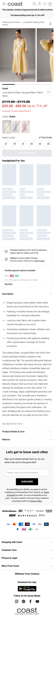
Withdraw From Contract (27, 574)
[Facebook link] (30, 601)
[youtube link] (37, 601)
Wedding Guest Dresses (11, 22)
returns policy (40, 261)
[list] (27, 9)
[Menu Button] (4, 4)
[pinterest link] (23, 601)
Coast (5, 88)
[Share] (50, 23)
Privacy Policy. (36, 501)
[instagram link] (16, 601)
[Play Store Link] (27, 588)
